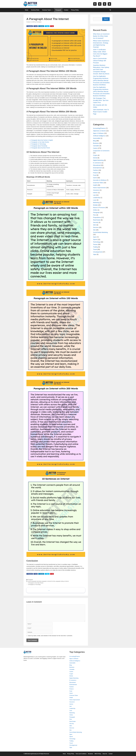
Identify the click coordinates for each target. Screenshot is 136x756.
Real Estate (96, 220)
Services (95, 227)
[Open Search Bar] (110, 10)
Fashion (95, 170)
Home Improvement (99, 187)
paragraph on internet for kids (48, 581)
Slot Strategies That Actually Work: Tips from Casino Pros (100, 100)
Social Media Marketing (100, 232)
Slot (94, 230)
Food (94, 175)
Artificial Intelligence (99, 136)
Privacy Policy (75, 10)
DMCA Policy (98, 753)
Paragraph (58, 10)
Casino (95, 148)
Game (95, 177)
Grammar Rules (35, 10)
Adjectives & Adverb (99, 131)
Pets (94, 215)
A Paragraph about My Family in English (41, 140)
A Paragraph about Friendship (38, 146)
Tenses (95, 244)
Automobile (96, 138)
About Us (104, 753)
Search (106, 19)
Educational (96, 165)
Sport (94, 237)
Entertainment (97, 168)
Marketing (96, 202)
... (49, 589)
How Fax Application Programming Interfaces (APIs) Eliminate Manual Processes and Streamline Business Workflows (101, 80)
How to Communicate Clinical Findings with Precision (100, 61)
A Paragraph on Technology (38, 144)
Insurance (96, 190)
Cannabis (96, 145)
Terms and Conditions (81, 753)
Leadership (96, 197)
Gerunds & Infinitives (99, 180)
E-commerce (97, 163)
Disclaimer (90, 753)
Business (96, 143)
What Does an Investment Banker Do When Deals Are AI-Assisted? (101, 36)
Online (95, 210)
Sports (95, 239)
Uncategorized (97, 252)
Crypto (95, 155)
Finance (95, 172)
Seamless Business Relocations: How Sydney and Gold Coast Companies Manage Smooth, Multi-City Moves (101, 69)
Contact (66, 10)
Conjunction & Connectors (101, 150)
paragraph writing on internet (62, 581)
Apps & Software (98, 133)
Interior (95, 192)
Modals (95, 205)
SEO (94, 225)
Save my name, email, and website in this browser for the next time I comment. (50, 635)
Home (26, 10)
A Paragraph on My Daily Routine (39, 142)
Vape (94, 254)
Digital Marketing (98, 160)
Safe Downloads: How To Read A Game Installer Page (101, 112)
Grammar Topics (46, 10)
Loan (94, 200)
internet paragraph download (34, 581)
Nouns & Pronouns (99, 207)
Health (95, 185)
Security (95, 222)
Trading (95, 247)
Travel (95, 249)
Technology (96, 242)
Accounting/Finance (99, 128)
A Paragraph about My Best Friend (40, 148)
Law (94, 195)
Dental (95, 158)
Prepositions (97, 217)
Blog (94, 141)
